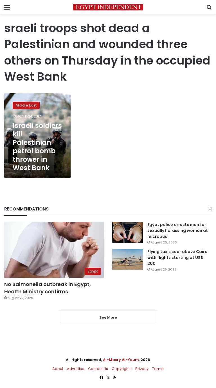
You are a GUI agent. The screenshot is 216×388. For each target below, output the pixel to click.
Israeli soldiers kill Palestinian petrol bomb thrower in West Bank (37, 146)
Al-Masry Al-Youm (121, 359)
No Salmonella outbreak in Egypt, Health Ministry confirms (47, 288)
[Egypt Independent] (108, 7)
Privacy (141, 368)
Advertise (75, 368)
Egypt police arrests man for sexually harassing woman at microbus (177, 230)
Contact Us (98, 368)
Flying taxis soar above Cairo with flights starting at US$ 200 (177, 257)
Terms (158, 368)
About (57, 368)
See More (108, 317)
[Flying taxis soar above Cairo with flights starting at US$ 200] (127, 259)
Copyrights (122, 368)
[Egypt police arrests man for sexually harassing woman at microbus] (127, 232)
